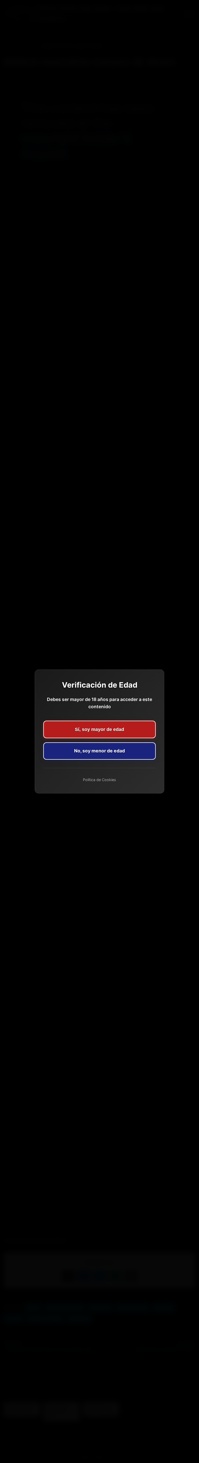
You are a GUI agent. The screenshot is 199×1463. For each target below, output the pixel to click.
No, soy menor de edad (99, 750)
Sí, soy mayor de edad (99, 729)
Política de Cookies (99, 779)
